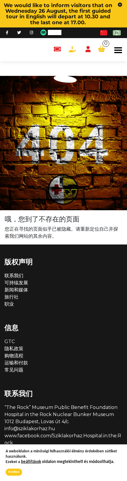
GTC (9, 341)
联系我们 (13, 275)
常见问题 (13, 370)
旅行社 (11, 297)
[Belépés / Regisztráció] (88, 49)
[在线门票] (57, 49)
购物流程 (13, 355)
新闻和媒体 (16, 290)
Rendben (14, 472)
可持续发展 (16, 283)
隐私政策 (13, 348)
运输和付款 (16, 363)
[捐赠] (72, 49)
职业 (9, 304)
